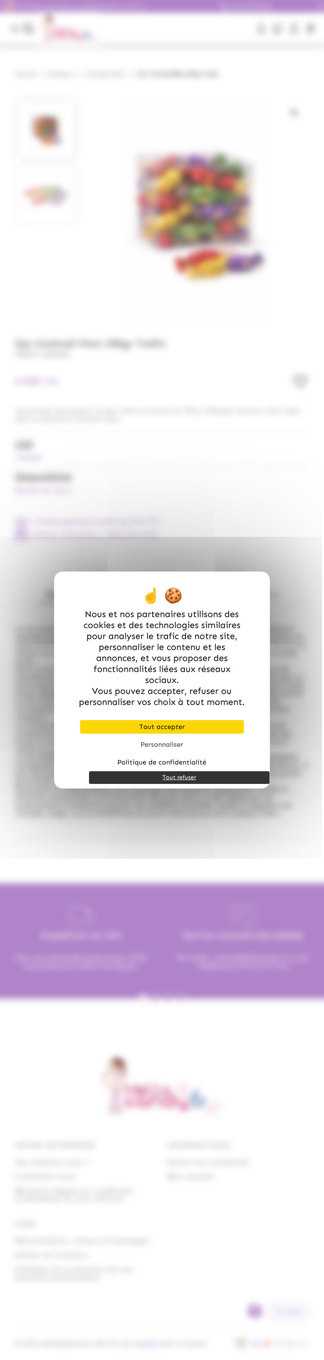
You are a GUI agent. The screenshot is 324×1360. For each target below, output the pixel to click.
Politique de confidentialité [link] (161, 762)
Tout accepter (162, 727)
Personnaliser (161, 744)
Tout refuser (179, 777)
